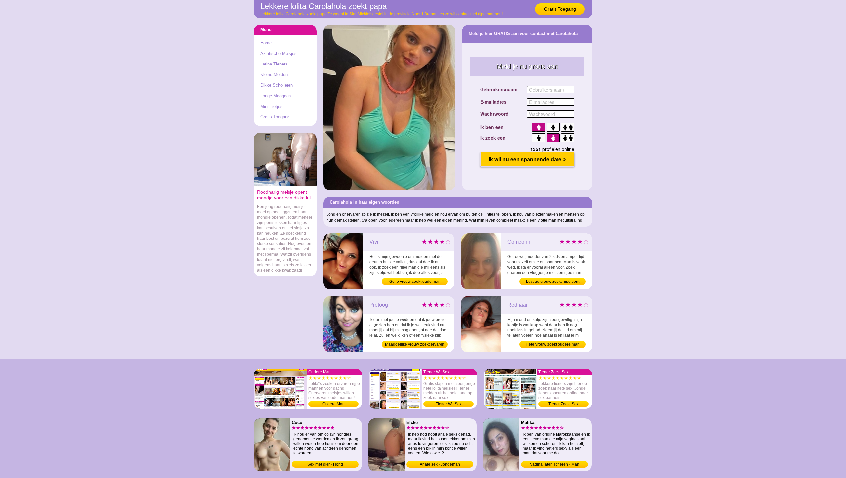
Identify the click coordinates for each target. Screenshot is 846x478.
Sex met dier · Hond (325, 464)
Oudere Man (333, 404)
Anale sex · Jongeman (440, 464)
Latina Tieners (274, 64)
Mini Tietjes (271, 106)
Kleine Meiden (274, 74)
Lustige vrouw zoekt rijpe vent (552, 281)
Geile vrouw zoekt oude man (415, 281)
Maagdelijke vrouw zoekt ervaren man (414, 345)
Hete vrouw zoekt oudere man (553, 344)
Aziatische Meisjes (278, 53)
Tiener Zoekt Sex (563, 404)
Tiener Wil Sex (449, 404)
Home (266, 42)
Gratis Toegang (560, 9)
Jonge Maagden (275, 95)
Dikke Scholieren (276, 85)
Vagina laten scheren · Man (554, 464)
